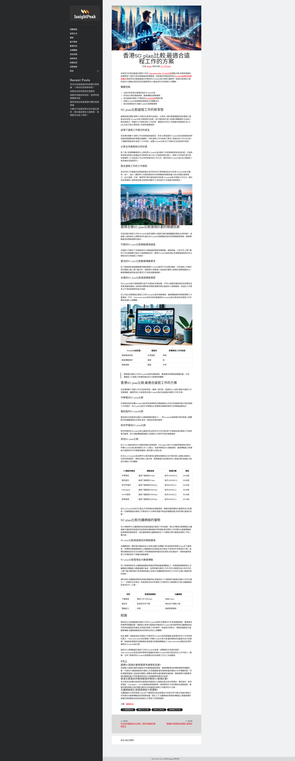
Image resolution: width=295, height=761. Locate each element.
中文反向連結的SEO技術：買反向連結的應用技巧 (138, 724)
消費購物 (73, 50)
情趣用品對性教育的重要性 (82, 91)
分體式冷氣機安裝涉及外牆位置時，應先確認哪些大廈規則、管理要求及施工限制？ (84, 112)
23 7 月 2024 (166, 66)
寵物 (72, 37)
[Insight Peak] (85, 20)
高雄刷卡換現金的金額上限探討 (179, 723)
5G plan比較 (150, 98)
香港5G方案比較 (159, 710)
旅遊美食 (73, 58)
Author (171, 759)
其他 (72, 71)
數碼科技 (73, 46)
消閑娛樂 (73, 67)
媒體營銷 (73, 29)
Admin (149, 66)
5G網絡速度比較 (128, 710)
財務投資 (73, 62)
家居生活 (73, 33)
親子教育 (73, 42)
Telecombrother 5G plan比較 (160, 73)
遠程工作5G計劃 (143, 710)
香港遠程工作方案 (174, 710)
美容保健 (73, 54)
